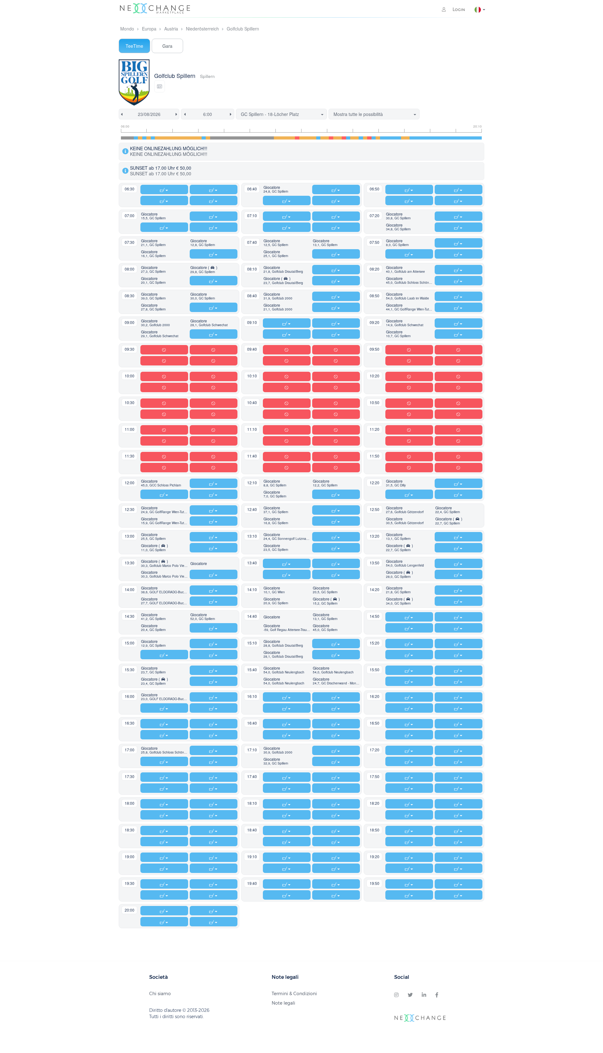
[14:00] (327, 138)
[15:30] (365, 138)
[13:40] (318, 138)
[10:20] (233, 138)
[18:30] (441, 138)
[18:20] (437, 138)
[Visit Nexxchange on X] (410, 995)
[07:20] (157, 138)
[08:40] (191, 138)
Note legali (283, 1003)
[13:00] (301, 138)
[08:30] (187, 138)
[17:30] (416, 138)
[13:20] (310, 138)
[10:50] (246, 138)
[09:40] (217, 138)
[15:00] (352, 138)
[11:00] (250, 138)
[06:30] (136, 138)
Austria (171, 28)
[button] (159, 86)
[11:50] (271, 138)
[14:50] (348, 138)
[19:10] (458, 138)
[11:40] (267, 138)
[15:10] (357, 138)
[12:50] (297, 138)
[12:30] (288, 138)
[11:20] (259, 138)
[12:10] (280, 138)
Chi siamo (160, 993)
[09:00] (199, 138)
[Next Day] (177, 114)
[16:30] (390, 138)
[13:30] (314, 138)
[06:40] (140, 138)
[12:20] (284, 138)
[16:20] (386, 138)
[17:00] (403, 138)
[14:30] (339, 138)
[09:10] (204, 138)
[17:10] (407, 138)
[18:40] (445, 138)
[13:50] (322, 138)
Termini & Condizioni (294, 993)
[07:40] (165, 138)
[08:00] (174, 138)
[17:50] (424, 138)
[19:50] (475, 138)
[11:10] (255, 138)
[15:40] (369, 138)
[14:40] (344, 138)
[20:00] (479, 138)
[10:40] (242, 138)
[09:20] (208, 138)
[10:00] (225, 138)
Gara (167, 46)
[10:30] (238, 138)
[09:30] (212, 138)
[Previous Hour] (183, 114)
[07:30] (161, 138)
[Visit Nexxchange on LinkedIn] (424, 995)
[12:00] (276, 138)
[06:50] (144, 138)
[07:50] (170, 138)
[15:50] (374, 138)
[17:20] (412, 138)
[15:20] (361, 138)
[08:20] (182, 138)
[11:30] (263, 138)
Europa (149, 28)
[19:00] (454, 138)
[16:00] (378, 138)
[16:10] (382, 138)
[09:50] (221, 138)
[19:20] (462, 138)
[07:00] (148, 138)
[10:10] (229, 138)
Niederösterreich (202, 28)
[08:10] (178, 138)
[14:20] (335, 138)
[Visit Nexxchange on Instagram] (396, 995)
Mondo (127, 28)
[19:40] (471, 138)
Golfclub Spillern (243, 28)
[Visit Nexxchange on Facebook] (436, 995)
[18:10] (433, 138)
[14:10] (331, 138)
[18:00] (428, 138)
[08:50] (195, 138)
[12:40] (293, 138)
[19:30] (467, 138)
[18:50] (450, 138)
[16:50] (399, 138)
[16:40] (395, 138)
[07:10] (153, 138)
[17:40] (420, 138)
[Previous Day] (120, 114)
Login (458, 9)
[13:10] (305, 138)
